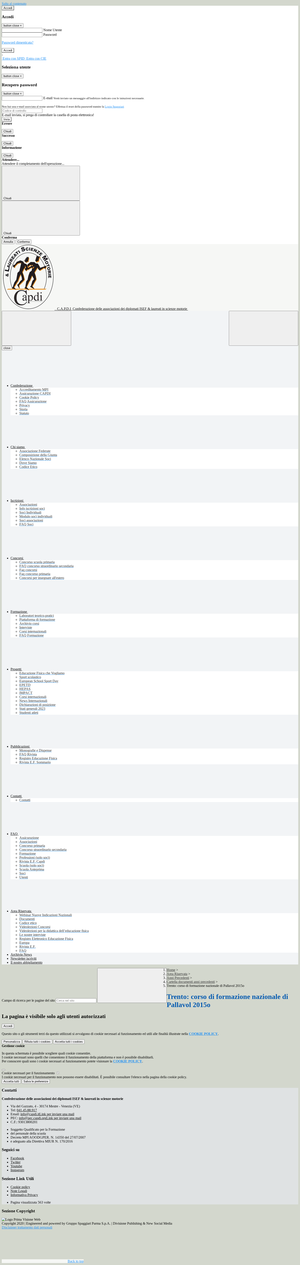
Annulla (8, 241)
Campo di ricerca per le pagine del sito (28, 1000)
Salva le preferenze (35, 1081)
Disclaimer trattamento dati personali (27, 1227)
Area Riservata (177, 974)
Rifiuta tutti (37, 1041)
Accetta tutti (69, 1041)
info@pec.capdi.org (50, 1118)
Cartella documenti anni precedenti (191, 982)
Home (171, 970)
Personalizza (12, 1041)
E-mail (47, 98)
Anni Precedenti (178, 978)
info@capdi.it (47, 1114)
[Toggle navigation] (36, 328)
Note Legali (19, 1191)
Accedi (8, 8)
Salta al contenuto (14, 3)
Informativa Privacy (24, 1195)
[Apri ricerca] (263, 328)
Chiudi (7, 131)
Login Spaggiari (114, 106)
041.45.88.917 (27, 1110)
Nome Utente (52, 30)
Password (50, 34)
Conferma (23, 241)
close (7, 348)
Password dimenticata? (17, 42)
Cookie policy (20, 1187)
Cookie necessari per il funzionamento (29, 1073)
